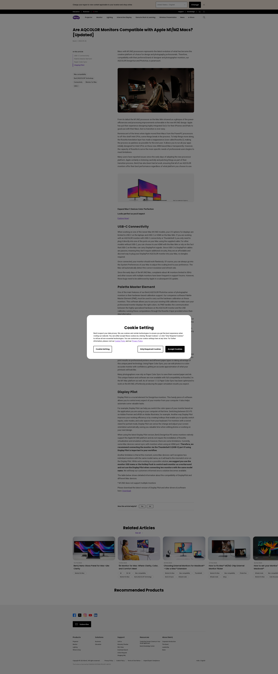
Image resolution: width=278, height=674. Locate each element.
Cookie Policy (120, 341)
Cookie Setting (103, 349)
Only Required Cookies (150, 349)
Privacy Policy (137, 341)
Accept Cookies (175, 349)
